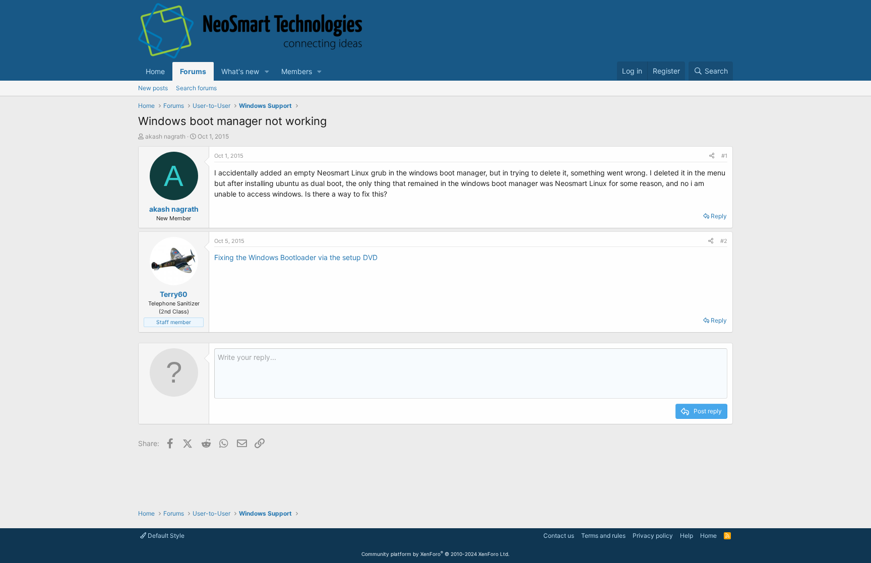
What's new (240, 71)
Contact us (558, 535)
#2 (723, 240)
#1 (724, 155)
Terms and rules (603, 535)
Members (296, 71)
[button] (267, 71)
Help (686, 535)
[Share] (712, 156)
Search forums (196, 88)
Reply (719, 216)
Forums (193, 71)
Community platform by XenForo (435, 554)
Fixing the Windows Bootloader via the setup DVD (296, 257)
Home (155, 71)
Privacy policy (653, 535)
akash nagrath (165, 136)
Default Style (165, 535)
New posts (153, 88)
